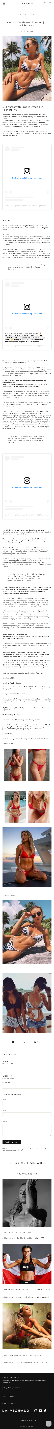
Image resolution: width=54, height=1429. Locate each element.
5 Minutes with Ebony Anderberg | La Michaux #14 (25, 1362)
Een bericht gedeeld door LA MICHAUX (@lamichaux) (27, 206)
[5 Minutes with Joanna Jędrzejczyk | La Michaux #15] (27, 1264)
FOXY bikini (33, 687)
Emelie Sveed (32, 346)
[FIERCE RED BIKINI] (27, 765)
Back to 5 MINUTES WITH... (29, 1163)
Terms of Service (11, 1151)
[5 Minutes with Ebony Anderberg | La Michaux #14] (27, 1326)
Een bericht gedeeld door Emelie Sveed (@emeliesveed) (28, 515)
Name (4, 1099)
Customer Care (10, 1403)
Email (4, 1110)
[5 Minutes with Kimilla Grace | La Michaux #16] (27, 1203)
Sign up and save (11, 1377)
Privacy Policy (44, 1149)
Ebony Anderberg (12, 1355)
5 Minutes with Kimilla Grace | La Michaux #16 (23, 1238)
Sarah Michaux (34, 1290)
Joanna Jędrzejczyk (13, 1290)
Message (5, 1121)
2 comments (26, 14)
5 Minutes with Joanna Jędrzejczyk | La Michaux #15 (26, 1297)
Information (8, 1397)
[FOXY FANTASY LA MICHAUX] (27, 932)
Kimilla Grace (10, 1232)
